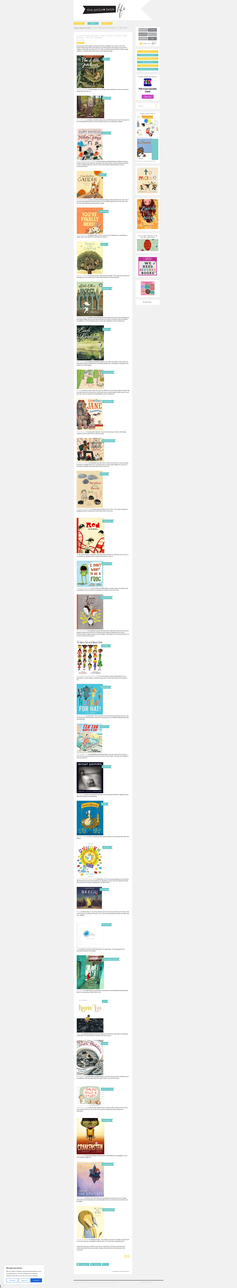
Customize (12, 1280)
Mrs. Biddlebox (81, 1076)
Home (79, 23)
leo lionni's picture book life (144, 138)
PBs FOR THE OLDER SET (148, 65)
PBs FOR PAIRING (148, 62)
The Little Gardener (82, 89)
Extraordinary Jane (82, 432)
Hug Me (79, 390)
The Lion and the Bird (83, 1239)
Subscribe (148, 97)
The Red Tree (81, 1198)
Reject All (24, 1280)
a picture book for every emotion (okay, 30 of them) (102, 37)
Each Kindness (81, 361)
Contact (107, 23)
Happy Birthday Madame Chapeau (86, 161)
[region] (24, 1274)
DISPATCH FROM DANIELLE (147, 69)
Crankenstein (81, 1155)
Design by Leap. (146, 1282)
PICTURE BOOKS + (81, 40)
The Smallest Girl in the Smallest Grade (88, 676)
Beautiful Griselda (82, 836)
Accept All (36, 1280)
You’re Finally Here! (82, 235)
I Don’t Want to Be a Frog (84, 588)
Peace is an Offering (82, 275)
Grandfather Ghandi (82, 199)
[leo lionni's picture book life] (144, 136)
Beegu (78, 911)
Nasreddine (80, 990)
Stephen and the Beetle (84, 509)
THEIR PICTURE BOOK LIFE (148, 58)
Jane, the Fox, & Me (82, 630)
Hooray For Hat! (81, 716)
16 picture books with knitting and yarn (144, 161)
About (93, 23)
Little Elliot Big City (82, 317)
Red (78, 554)
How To (79, 1034)
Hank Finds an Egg (82, 120)
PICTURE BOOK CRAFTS (148, 55)
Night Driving (80, 794)
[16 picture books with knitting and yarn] (144, 159)
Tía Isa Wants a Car (82, 754)
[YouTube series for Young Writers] (147, 250)
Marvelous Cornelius (83, 463)
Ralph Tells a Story (82, 1107)
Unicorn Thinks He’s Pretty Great (86, 879)
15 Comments (115, 1271)
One (78, 949)
